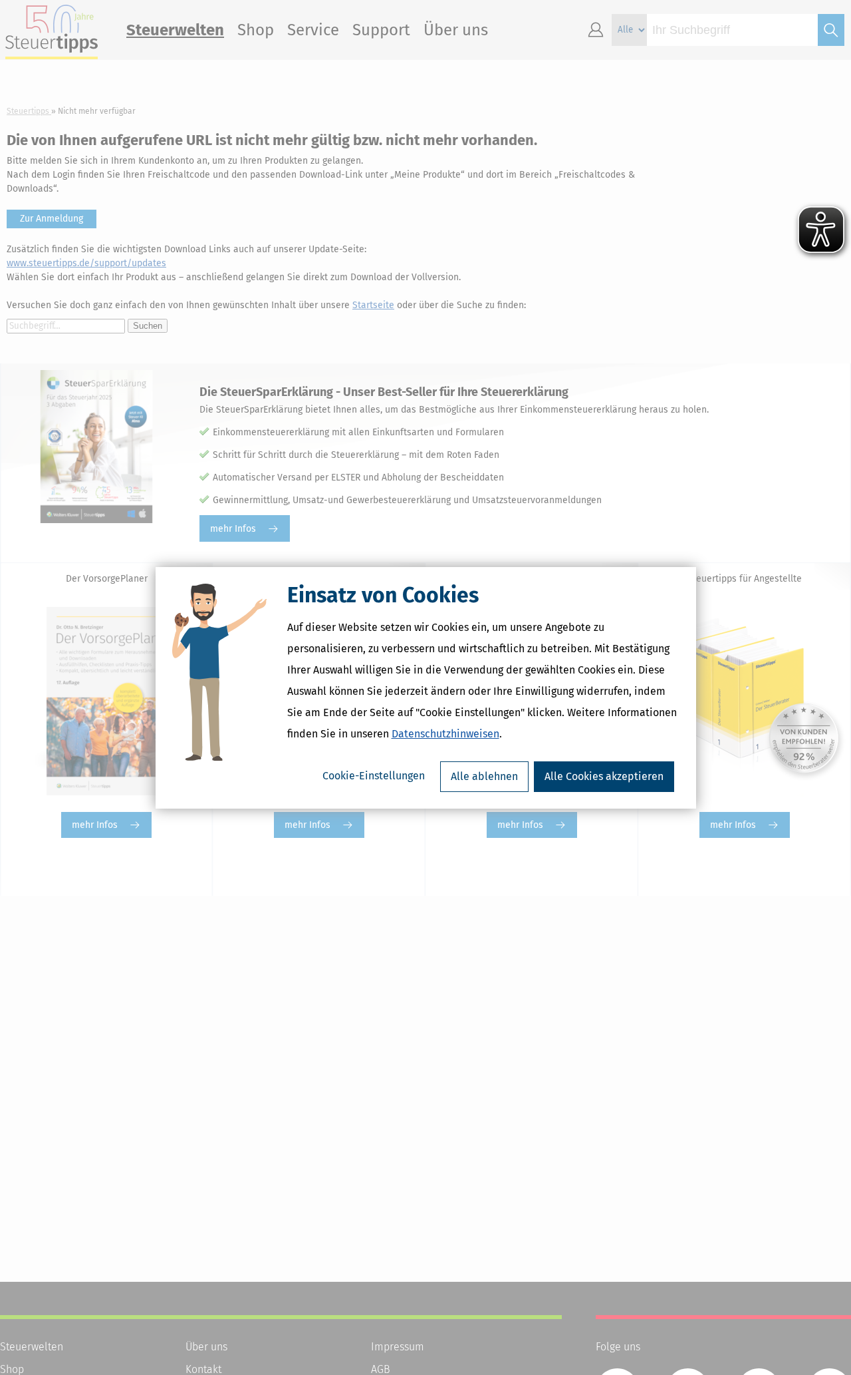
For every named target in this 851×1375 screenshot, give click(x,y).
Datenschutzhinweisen (445, 733)
